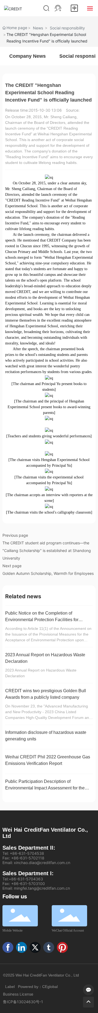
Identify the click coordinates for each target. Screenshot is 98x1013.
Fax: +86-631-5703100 (23, 883)
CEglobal (50, 986)
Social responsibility (67, 28)
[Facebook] (7, 947)
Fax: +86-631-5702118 (23, 858)
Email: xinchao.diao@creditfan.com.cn (36, 862)
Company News (27, 56)
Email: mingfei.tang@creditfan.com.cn (36, 888)
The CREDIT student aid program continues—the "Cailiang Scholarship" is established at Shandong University (46, 550)
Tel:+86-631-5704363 (22, 879)
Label (10, 986)
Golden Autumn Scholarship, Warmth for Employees (48, 573)
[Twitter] (35, 947)
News (38, 28)
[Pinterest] (62, 947)
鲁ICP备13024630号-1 (23, 1001)
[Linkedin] (21, 947)
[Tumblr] (48, 947)
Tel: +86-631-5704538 (23, 853)
